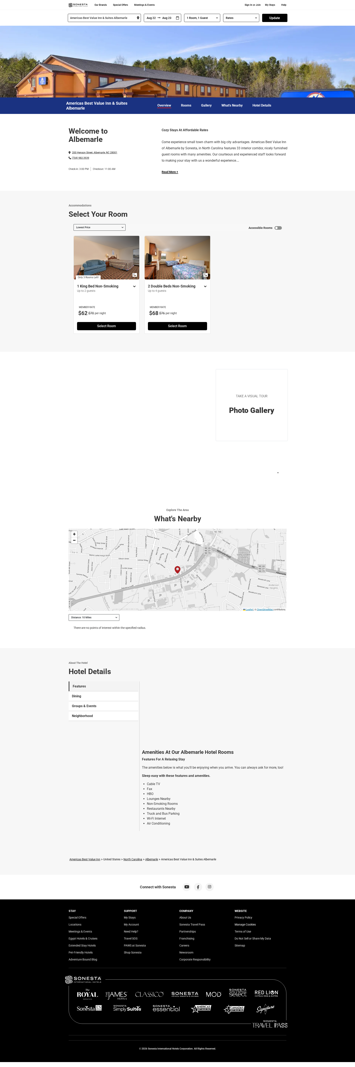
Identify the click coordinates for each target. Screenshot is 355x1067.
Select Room (106, 326)
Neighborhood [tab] (82, 716)
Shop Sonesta (133, 952)
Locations (75, 924)
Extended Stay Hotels (82, 945)
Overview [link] (164, 105)
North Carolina (132, 859)
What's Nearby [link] (232, 105)
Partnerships (187, 931)
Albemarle (151, 859)
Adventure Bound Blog (83, 959)
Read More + (170, 172)
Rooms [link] (186, 105)
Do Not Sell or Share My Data (253, 938)
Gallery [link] (206, 105)
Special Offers (120, 4)
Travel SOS (130, 938)
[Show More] (133, 287)
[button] (74, 534)
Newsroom (186, 952)
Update (274, 18)
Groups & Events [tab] (84, 706)
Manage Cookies (245, 924)
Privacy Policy (243, 917)
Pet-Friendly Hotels (81, 952)
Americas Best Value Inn (84, 859)
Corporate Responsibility (195, 959)
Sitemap (240, 945)
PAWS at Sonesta (135, 945)
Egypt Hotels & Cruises (83, 938)
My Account (131, 924)
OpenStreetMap (265, 609)
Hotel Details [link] (261, 105)
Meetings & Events (144, 4)
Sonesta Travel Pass (192, 924)
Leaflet (249, 609)
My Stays (270, 4)
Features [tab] (79, 686)
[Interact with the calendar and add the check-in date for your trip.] (177, 18)
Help (283, 4)
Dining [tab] (76, 696)
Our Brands (101, 4)
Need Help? (131, 931)
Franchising (186, 938)
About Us (185, 917)
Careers (184, 945)
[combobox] (104, 18)
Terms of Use (243, 931)
